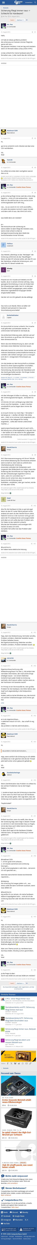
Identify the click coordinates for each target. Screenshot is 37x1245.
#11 (35, 544)
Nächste (19, 20)
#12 (35, 632)
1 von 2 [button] (12, 20)
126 (5, 1170)
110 (5, 1138)
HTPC (2, 703)
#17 (35, 816)
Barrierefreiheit (17, 1239)
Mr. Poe (5, 16)
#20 (35, 970)
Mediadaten (18, 1236)
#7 (35, 323)
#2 (35, 138)
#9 (35, 455)
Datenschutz (27, 1239)
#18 (35, 856)
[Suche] (35, 2)
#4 (35, 192)
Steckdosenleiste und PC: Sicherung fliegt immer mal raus (20, 1008)
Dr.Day (7, 1033)
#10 (35, 506)
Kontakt (11, 1236)
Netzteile (14, 1011)
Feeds (5, 1212)
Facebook (6, 1216)
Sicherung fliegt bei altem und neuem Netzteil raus (17, 1041)
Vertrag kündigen (6, 1239)
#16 (35, 780)
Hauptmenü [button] (3, 2)
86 (5, 1105)
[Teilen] (32, 32)
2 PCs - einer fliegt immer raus (17, 998)
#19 (35, 917)
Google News (19, 1216)
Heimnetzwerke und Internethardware (23, 1001)
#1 (35, 32)
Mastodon (19, 1220)
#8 (35, 392)
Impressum (4, 1236)
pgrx (6, 1044)
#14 (35, 716)
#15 (35, 742)
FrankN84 (8, 1022)
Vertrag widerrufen (29, 1236)
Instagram (7, 1220)
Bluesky (25, 1212)
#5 (35, 251)
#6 (35, 276)
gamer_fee (8, 1001)
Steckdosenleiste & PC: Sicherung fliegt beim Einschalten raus (18, 1019)
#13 (35, 666)
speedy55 (8, 1011)
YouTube (6, 1224)
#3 (35, 167)
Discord (15, 1212)
